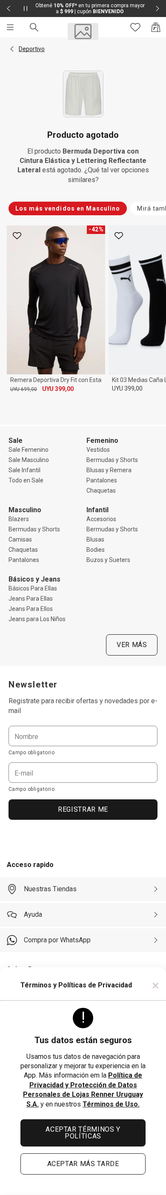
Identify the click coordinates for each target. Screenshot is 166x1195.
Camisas (20, 539)
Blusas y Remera (109, 470)
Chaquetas (101, 490)
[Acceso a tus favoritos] (135, 27)
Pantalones (101, 480)
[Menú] (10, 27)
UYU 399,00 (58, 388)
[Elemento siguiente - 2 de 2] (157, 8)
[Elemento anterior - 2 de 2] (8, 8)
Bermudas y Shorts (112, 459)
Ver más (132, 645)
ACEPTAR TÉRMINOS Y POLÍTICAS (83, 1132)
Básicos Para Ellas (33, 588)
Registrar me (83, 809)
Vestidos (98, 449)
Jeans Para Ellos (31, 608)
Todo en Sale (26, 480)
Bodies (95, 549)
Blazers (19, 519)
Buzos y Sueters (108, 559)
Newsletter (33, 684)
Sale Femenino (29, 449)
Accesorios (101, 519)
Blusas (95, 539)
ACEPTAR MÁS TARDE (83, 1164)
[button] (12, 49)
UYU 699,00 (23, 389)
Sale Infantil (24, 470)
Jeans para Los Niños (37, 619)
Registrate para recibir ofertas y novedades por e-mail (83, 705)
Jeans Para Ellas (31, 598)
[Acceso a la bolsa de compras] (156, 27)
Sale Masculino (29, 459)
